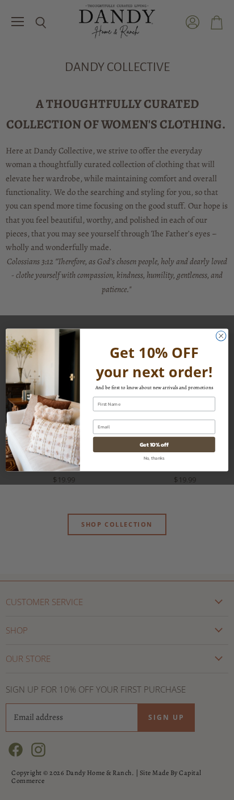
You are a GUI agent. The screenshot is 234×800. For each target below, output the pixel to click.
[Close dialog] (221, 336)
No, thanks (154, 457)
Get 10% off (154, 444)
